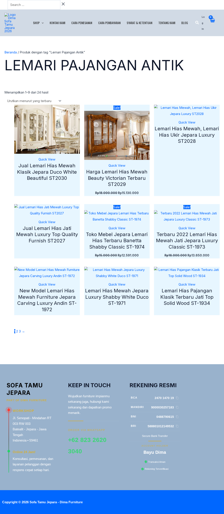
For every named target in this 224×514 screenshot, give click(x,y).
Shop (36, 22)
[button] (42, 23)
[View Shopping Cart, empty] (212, 22)
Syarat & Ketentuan (139, 22)
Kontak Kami (57, 22)
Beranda (10, 52)
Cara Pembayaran (109, 22)
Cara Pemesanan (81, 22)
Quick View (46, 159)
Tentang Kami (166, 22)
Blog (184, 22)
